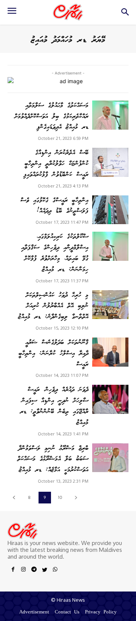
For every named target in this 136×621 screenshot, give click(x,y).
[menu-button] (12, 13)
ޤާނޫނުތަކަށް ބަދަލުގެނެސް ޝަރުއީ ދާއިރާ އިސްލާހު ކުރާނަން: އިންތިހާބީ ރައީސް (53, 354)
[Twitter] (44, 570)
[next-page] (76, 497)
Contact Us (67, 612)
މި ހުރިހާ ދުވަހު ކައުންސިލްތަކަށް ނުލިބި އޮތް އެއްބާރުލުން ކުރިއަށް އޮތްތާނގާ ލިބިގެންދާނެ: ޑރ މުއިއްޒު (53, 306)
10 (60, 497)
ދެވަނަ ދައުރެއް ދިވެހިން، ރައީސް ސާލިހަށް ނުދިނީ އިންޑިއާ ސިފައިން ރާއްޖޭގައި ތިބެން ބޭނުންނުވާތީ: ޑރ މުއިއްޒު (54, 406)
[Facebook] (13, 570)
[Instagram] (23, 570)
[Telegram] (34, 570)
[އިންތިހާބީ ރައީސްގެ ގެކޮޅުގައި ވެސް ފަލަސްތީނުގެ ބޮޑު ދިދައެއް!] (110, 210)
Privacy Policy (101, 612)
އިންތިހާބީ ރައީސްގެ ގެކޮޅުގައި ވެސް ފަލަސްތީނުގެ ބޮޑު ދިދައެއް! (54, 206)
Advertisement (34, 612)
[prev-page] (14, 497)
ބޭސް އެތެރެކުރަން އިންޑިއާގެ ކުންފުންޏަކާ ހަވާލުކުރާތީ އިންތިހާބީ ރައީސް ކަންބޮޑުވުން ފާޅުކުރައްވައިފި (55, 164)
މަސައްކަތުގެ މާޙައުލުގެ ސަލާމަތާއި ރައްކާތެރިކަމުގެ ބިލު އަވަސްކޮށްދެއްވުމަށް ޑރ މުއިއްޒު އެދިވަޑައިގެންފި (51, 117)
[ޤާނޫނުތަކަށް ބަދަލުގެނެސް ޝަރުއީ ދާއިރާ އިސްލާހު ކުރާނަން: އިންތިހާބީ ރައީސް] (110, 352)
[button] (124, 14)
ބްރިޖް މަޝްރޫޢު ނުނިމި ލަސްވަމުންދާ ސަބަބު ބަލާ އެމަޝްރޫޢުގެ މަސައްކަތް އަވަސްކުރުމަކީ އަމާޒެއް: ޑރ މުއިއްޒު (52, 459)
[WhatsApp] (55, 570)
